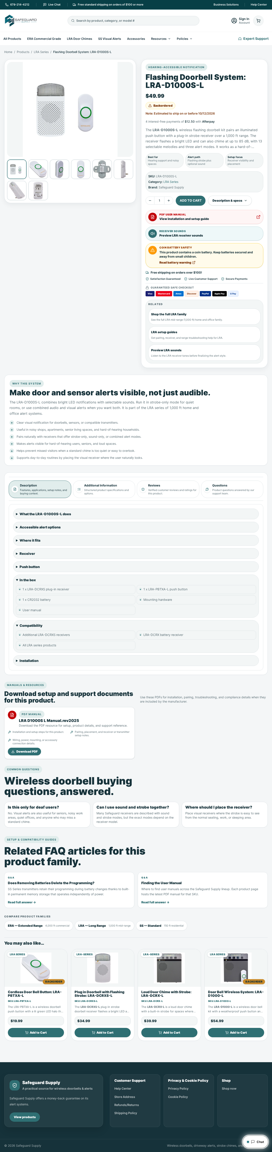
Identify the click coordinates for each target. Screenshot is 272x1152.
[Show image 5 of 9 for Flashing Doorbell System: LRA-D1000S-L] (102, 169)
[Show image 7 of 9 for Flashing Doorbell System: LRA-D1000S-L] (17, 190)
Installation (29, 660)
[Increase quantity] (168, 200)
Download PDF (27, 751)
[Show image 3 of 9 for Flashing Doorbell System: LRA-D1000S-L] (59, 169)
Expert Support (256, 38)
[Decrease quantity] (150, 200)
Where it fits (30, 540)
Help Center (259, 4)
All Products (12, 38)
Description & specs (227, 200)
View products (25, 1117)
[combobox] (136, 21)
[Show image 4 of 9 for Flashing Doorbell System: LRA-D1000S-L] (81, 169)
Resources (159, 38)
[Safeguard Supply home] (20, 20)
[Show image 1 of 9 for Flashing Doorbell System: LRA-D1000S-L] (17, 169)
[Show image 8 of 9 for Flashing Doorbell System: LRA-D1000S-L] (38, 190)
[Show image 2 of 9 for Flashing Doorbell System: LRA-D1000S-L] (38, 169)
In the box (28, 580)
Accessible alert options (40, 527)
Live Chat (54, 4)
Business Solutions (226, 4)
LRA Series (41, 52)
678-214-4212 (19, 4)
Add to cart (191, 200)
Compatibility (31, 625)
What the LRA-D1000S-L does (45, 514)
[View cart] (258, 21)
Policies (182, 38)
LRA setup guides (164, 332)
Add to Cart (38, 1032)
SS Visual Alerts (109, 38)
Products (23, 52)
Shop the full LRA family (168, 314)
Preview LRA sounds (166, 350)
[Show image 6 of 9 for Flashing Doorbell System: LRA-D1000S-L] (123, 169)
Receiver (27, 553)
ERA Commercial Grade (44, 38)
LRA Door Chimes (79, 38)
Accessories (136, 38)
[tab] (40, 489)
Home (8, 52)
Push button (30, 567)
